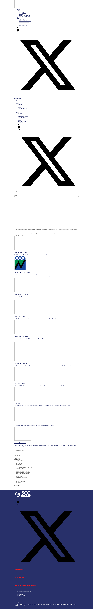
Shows (18, 10)
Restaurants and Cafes (21, 477)
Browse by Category (19, 460)
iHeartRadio (19, 608)
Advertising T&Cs (20, 582)
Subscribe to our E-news (24, 16)
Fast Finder (21, 19)
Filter (15, 485)
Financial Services (20, 468)
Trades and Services (20, 481)
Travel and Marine (20, 484)
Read (18, 11)
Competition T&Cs (20, 580)
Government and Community (23, 472)
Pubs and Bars (19, 476)
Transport (18, 482)
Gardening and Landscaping (22, 471)
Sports (17, 480)
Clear (19, 459)
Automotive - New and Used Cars (23, 466)
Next (19, 449)
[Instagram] (17, 33)
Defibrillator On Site (24, 25)
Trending (21, 14)
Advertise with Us (23, 25)
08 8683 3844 (24, 601)
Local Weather (22, 13)
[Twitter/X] (48, 95)
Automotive (19, 464)
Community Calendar (24, 22)
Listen (18, 9)
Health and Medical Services (22, 473)
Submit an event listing (24, 23)
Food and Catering (20, 469)
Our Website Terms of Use (22, 583)
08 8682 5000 (22, 602)
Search (16, 458)
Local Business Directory (25, 21)
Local (18, 18)
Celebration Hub (23, 20)
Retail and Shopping (21, 479)
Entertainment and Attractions (24, 467)
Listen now (17, 98)
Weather (21, 24)
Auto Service (19, 463)
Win (17, 17)
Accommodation (20, 462)
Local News (21, 12)
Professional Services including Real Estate (26, 475)
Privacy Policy (19, 579)
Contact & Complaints (21, 574)
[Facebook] (18, 30)
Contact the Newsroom (24, 15)
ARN (17, 607)
